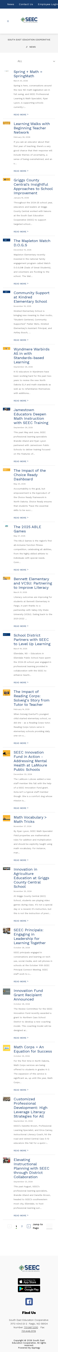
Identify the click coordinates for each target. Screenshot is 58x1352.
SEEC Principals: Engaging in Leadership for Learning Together (30, 936)
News (10, 4)
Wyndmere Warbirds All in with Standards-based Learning (31, 355)
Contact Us (26, 4)
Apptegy (35, 1347)
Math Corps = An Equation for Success (33, 1049)
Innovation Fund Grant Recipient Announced (28, 995)
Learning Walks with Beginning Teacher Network (32, 128)
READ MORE (21, 114)
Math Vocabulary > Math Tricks (30, 819)
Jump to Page (38, 1226)
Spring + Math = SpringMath (28, 74)
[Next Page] (29, 1226)
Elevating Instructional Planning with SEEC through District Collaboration (31, 1168)
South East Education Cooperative (29, 39)
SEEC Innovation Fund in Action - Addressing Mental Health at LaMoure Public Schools (30, 761)
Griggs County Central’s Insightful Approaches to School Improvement (33, 186)
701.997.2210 (31, 1327)
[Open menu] (8, 21)
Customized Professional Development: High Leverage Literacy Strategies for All (30, 1107)
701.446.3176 (28, 1331)
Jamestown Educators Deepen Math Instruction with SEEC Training (31, 416)
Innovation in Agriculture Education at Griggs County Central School (31, 878)
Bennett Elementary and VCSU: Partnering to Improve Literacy (33, 583)
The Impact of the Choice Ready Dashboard (30, 474)
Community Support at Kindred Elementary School (31, 297)
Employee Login (48, 4)
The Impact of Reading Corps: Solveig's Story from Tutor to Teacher (31, 698)
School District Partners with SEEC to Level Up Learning (32, 639)
